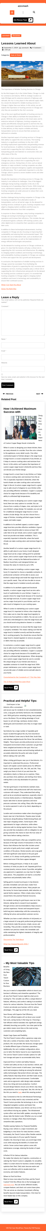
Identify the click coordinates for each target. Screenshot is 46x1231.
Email (3, 351)
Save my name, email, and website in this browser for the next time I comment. (23, 378)
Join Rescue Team (20, 20)
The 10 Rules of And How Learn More (17, 682)
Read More (10, 688)
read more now (9, 1185)
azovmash (23, 6)
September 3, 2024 (11, 48)
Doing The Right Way (8, 289)
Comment (5, 306)
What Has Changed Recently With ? (16, 944)
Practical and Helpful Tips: (20, 700)
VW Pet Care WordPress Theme (17, 1228)
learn (20, 1092)
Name (3, 339)
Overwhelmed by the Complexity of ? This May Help (22, 677)
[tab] (12, 12)
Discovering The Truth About (14, 939)
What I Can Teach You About (11, 285)
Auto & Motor (16, 55)
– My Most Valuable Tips (19, 963)
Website (4, 363)
